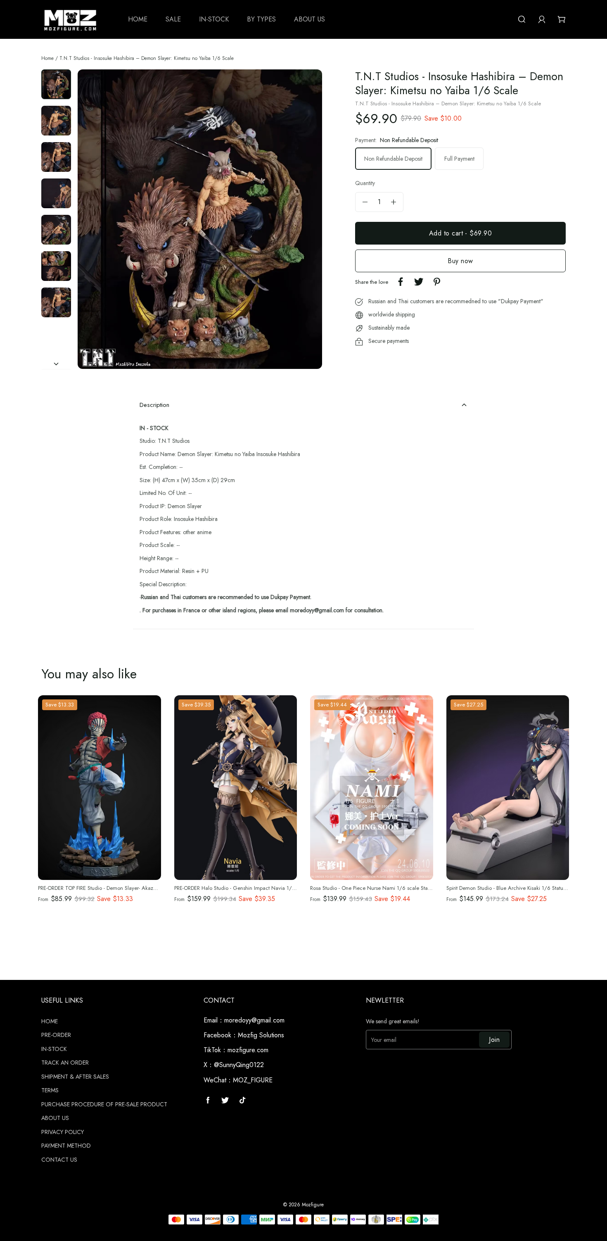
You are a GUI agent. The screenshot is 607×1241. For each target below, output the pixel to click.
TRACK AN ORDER (65, 1063)
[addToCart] (460, 233)
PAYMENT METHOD (66, 1146)
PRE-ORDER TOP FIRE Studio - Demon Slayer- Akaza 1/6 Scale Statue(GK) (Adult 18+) (136, 888)
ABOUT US (55, 1118)
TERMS (50, 1090)
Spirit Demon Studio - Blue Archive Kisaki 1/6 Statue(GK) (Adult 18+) (525, 888)
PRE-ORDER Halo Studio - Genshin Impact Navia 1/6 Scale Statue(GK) (255, 888)
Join (494, 1039)
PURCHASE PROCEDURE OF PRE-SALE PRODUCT (104, 1104)
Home (47, 58)
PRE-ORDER (56, 1035)
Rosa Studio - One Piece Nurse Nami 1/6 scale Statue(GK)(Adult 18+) (391, 888)
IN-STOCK (54, 1049)
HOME (49, 1021)
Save (59, 704)
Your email (383, 1040)
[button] (93, 219)
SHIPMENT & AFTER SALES (75, 1077)
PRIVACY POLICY (62, 1132)
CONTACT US (59, 1160)
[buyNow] (460, 261)
